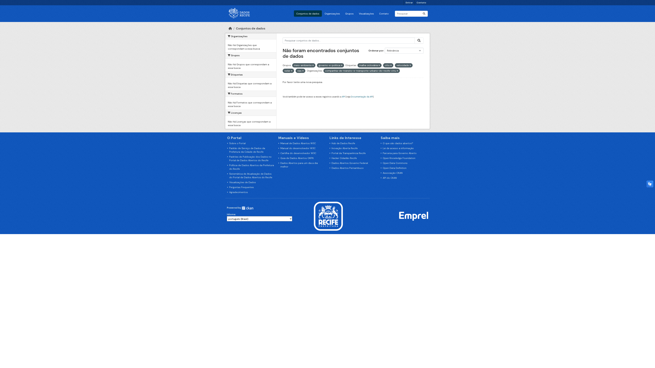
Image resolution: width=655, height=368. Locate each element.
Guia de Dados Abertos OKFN (297, 158)
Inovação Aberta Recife (345, 148)
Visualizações (366, 13)
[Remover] (313, 65)
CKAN (247, 208)
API (343, 96)
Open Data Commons (395, 163)
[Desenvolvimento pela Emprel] (413, 216)
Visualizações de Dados (242, 182)
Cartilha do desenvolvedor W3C (298, 153)
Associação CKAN (393, 172)
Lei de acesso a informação (398, 148)
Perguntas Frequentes (241, 187)
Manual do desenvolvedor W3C (298, 148)
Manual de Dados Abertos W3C (298, 143)
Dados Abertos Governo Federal (350, 163)
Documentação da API (362, 96)
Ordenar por (375, 50)
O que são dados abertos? (398, 143)
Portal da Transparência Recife (349, 153)
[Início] (230, 28)
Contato (421, 2)
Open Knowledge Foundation (399, 158)
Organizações (332, 13)
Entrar (409, 2)
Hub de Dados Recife (343, 143)
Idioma (231, 214)
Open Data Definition (394, 168)
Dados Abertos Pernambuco (348, 168)
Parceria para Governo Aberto (400, 153)
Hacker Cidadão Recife (344, 158)
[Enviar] (424, 14)
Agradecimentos (238, 192)
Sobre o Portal (237, 143)
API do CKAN (390, 177)
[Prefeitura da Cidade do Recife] (328, 216)
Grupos (349, 13)
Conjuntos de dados (307, 13)
